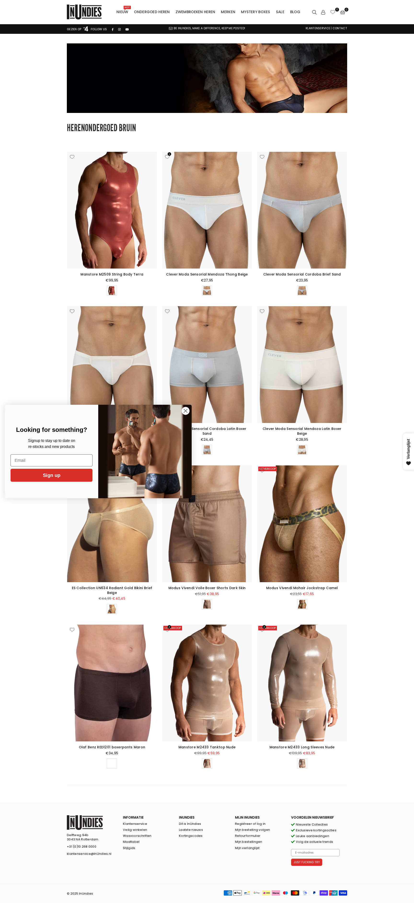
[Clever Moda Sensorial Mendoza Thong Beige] (207, 210)
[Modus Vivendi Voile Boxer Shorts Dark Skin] (207, 523)
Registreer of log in (250, 823)
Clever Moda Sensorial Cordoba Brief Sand (302, 274)
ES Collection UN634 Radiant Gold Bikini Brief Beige (112, 590)
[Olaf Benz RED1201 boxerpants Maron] (112, 683)
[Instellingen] (323, 12)
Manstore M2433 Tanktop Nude (207, 747)
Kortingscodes (191, 835)
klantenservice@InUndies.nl (89, 853)
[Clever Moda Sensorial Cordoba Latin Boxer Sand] (207, 364)
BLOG (295, 11)
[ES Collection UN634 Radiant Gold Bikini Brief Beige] (112, 523)
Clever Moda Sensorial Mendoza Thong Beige (207, 274)
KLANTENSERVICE (318, 28)
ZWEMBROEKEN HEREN (195, 11)
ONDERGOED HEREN (152, 11)
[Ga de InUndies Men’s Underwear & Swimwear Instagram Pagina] (119, 29)
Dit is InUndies (190, 823)
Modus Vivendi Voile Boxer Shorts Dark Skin (207, 588)
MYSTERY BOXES (255, 11)
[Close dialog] (185, 411)
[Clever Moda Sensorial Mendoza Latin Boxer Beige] (302, 364)
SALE (280, 11)
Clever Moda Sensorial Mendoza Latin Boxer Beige (302, 431)
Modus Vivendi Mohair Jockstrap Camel (302, 588)
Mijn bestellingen (248, 841)
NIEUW (123, 10)
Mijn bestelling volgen (252, 829)
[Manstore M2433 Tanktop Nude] (207, 683)
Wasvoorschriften (137, 835)
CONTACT (340, 28)
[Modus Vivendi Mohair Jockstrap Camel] (302, 523)
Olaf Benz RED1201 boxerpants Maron (112, 747)
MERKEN (228, 11)
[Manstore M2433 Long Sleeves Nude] (302, 683)
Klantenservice (135, 823)
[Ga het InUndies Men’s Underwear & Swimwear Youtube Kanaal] (127, 29)
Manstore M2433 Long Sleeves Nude (302, 747)
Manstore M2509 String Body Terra (111, 274)
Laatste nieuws (191, 829)
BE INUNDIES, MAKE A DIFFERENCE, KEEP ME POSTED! (209, 28)
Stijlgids (129, 848)
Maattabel (131, 841)
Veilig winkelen (135, 829)
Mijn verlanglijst (247, 848)
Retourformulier (247, 835)
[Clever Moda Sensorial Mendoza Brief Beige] (112, 364)
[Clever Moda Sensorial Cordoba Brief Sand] (302, 210)
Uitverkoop (267, 469)
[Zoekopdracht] (314, 12)
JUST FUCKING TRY (306, 862)
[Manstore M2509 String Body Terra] (112, 210)
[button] (342, 12)
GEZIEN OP (74, 29)
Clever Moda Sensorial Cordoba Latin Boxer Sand (206, 431)
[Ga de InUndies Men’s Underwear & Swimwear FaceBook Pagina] (112, 29)
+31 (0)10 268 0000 (81, 846)
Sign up (51, 475)
